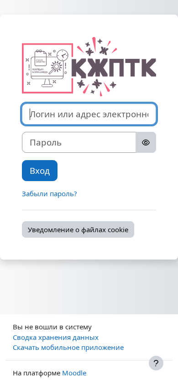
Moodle (74, 372)
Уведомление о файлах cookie (78, 229)
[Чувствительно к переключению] (146, 142)
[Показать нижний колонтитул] (156, 363)
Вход (40, 170)
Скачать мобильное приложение (68, 347)
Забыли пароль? (49, 193)
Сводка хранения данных (56, 337)
